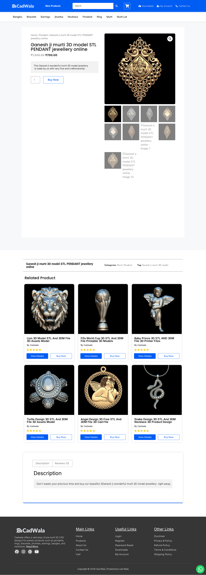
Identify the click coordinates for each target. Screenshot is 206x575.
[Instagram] (23, 551)
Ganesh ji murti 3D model (155, 265)
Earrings (45, 16)
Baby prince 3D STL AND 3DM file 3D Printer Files (154, 340)
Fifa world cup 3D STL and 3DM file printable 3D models (102, 340)
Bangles (17, 16)
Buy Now (53, 79)
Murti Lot (122, 16)
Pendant (87, 16)
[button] (170, 38)
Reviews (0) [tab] (62, 463)
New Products (52, 6)
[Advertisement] (103, 210)
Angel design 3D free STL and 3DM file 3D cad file (101, 420)
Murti (109, 16)
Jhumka (59, 16)
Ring (99, 16)
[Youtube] (36, 551)
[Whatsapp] (200, 569)
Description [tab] (42, 463)
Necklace (73, 16)
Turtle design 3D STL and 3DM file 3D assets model (47, 420)
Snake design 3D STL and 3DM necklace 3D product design (155, 420)
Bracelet (31, 16)
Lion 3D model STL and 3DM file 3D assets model (48, 340)
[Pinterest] (30, 551)
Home (34, 35)
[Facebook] (17, 551)
